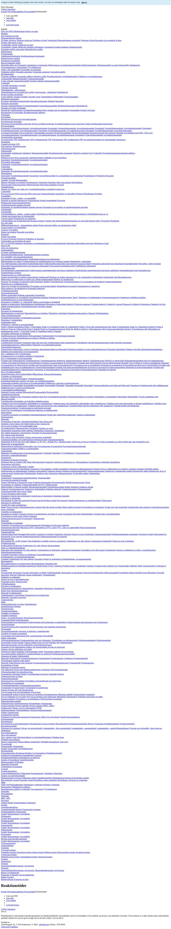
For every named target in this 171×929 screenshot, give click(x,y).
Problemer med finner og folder (90, 697)
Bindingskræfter (75, 47)
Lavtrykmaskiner (39, 753)
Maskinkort (5, 320)
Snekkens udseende (53, 489)
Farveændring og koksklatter (92, 507)
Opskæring (58, 534)
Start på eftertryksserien (111, 363)
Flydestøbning (82, 343)
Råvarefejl (14, 764)
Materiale (4, 663)
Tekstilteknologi (7, 187)
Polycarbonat (110, 133)
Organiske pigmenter (24, 72)
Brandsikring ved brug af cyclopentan (72, 780)
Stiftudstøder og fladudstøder (105, 397)
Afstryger (13, 575)
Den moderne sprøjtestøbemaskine (14, 259)
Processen (23, 460)
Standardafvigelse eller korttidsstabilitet (16, 374)
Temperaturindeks (71, 97)
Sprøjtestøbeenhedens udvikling (36, 255)
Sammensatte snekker (123, 471)
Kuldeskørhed (57, 97)
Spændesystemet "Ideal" (68, 297)
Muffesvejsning (50, 852)
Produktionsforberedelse (10, 318)
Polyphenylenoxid (97, 133)
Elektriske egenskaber (9, 103)
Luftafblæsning (7, 343)
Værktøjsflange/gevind (10, 469)
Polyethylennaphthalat (62, 133)
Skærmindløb (50, 385)
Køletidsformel (40, 304)
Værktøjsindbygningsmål (31, 318)
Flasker (26, 516)
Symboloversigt (24, 564)
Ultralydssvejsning (45, 857)
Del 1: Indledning (8, 354)
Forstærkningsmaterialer (33, 453)
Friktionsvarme (51, 485)
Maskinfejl (5, 764)
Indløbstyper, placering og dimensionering (62, 383)
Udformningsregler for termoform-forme (17, 672)
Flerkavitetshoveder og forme (12, 604)
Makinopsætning (7, 762)
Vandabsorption (17, 110)
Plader (29, 462)
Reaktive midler (40, 76)
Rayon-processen (8, 194)
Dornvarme (21, 491)
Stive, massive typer (9, 737)
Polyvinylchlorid (7, 126)
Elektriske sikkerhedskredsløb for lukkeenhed (49, 349)
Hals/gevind (88, 573)
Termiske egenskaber (9, 88)
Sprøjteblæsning (7, 606)
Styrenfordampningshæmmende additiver (119, 153)
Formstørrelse (6, 674)
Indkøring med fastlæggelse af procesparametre (19, 352)
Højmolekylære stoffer (34, 49)
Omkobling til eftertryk (107, 370)
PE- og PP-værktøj (19, 541)
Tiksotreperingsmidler (40, 153)
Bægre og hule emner (14, 516)
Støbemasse (9, 670)
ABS (27, 442)
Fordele (4, 814)
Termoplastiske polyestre (43, 133)
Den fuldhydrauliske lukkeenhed (14, 264)
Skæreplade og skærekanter (72, 573)
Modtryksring (42, 566)
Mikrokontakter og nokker (11, 261)
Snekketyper (110, 471)
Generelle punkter (27, 760)
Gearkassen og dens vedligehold (14, 467)
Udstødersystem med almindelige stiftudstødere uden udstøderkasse (79, 403)
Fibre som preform (63, 182)
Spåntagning (6, 861)
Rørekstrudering (7, 539)
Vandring (90, 566)
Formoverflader (18, 643)
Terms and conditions (9, 927)
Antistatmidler (6, 79)
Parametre (110, 176)
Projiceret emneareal (83, 304)
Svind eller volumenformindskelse (25, 422)
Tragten (4, 482)
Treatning (67, 534)
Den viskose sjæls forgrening (12, 435)
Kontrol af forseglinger (10, 760)
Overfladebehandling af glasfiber (42, 189)
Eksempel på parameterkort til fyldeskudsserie (60, 363)
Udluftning (48, 773)
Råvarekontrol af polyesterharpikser (15, 724)
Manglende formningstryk (67, 697)
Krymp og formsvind (56, 647)
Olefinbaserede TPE (26, 140)
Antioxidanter (21, 67)
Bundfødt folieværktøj (27, 534)
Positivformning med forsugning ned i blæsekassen (87, 622)
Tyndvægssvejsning (9, 855)
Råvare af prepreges (96, 724)
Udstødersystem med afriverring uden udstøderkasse (48, 406)
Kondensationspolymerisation (32, 56)
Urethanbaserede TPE (43, 140)
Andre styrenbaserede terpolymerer (99, 124)
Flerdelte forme (141, 573)
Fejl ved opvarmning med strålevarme (41, 697)
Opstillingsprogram (8, 336)
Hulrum (61, 674)
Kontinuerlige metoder (10, 715)
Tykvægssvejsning (8, 850)
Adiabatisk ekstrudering (110, 462)
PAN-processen (21, 194)
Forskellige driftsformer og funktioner (16, 334)
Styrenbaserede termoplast (11, 122)
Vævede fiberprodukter (18, 180)
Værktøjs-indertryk (98, 304)
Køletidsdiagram (27, 304)
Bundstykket (99, 573)
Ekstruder (15, 460)
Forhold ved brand (87, 110)
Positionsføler (123, 566)
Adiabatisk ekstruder (61, 496)
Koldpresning (6, 708)
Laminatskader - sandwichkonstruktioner (113, 728)
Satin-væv (24, 189)
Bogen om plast (32, 31)
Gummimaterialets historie (11, 809)
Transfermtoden (20, 803)
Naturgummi (21, 812)
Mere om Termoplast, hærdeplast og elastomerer (29, 65)
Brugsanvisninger (37, 221)
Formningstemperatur (29, 658)
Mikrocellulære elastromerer (29, 742)
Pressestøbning (35, 703)
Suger (30, 482)
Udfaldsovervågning (47, 338)
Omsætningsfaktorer (72, 282)
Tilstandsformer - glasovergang (13, 90)
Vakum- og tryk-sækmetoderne (24, 708)
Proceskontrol (62, 500)
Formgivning (6, 422)
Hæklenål (5, 392)
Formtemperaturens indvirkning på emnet (35, 408)
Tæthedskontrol (49, 575)
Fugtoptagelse (33, 200)
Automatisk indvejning (72, 514)
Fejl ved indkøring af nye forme (13, 697)
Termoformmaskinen (9, 611)
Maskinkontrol (58, 778)
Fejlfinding (5, 325)
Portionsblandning (8, 753)
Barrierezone (138, 471)
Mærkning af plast (101, 243)
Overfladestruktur (8, 428)
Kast (8, 410)
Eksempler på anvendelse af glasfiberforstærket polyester (65, 207)
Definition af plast (40, 40)
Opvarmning (6, 629)
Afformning (11, 638)
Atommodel (48, 47)
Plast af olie (5, 246)
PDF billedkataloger (17, 31)
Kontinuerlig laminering (20, 717)
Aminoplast (5, 167)
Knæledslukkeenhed (35, 264)
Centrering (22, 514)
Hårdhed (51, 101)
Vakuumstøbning (22, 710)
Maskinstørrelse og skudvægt (12, 313)
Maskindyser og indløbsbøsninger (14, 284)
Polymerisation (7, 54)
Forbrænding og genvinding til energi (16, 241)
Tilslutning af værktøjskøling (89, 297)
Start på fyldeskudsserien (154, 361)
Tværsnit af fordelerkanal (25, 388)
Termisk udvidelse (21, 97)
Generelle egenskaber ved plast (13, 85)
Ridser (3, 507)
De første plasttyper (8, 40)
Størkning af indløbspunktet (46, 410)
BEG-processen (34, 194)
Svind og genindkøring (151, 363)
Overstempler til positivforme (36, 688)
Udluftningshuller (54, 573)
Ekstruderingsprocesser (10, 530)
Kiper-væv (15, 189)
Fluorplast (119, 133)
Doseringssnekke (58, 482)
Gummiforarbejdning (9, 807)
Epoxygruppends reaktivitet (25, 158)
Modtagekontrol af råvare (11, 778)
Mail (36, 924)
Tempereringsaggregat (110, 297)
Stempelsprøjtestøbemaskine (12, 255)
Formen (4, 570)
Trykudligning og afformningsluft (64, 640)
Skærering (22, 575)
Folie (24, 462)
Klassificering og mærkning (25, 219)
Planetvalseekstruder (88, 528)
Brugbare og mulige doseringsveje (62, 277)
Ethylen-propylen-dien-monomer (14, 839)
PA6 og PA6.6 (82, 442)
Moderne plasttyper (24, 40)
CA (37, 442)
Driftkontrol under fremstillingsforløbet (37, 778)
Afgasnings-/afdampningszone (81, 469)
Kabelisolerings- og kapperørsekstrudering (17, 557)
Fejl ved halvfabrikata (21, 692)
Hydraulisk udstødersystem (32, 397)
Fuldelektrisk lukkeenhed (86, 266)
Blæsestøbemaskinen (9, 564)
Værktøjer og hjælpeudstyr (11, 376)
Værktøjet (5, 555)
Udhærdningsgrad (8, 149)
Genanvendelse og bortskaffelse (13, 228)
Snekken (140, 469)
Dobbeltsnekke (30, 473)
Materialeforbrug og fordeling (36, 313)
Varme (87, 482)
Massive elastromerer (9, 742)
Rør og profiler (16, 462)
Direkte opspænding (9, 295)
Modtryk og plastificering (63, 279)
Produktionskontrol (111, 724)
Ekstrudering (6, 458)
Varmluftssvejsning (8, 852)
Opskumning (18, 746)
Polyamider (14, 133)
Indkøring (13, 615)
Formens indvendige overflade (34, 573)
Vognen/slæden (149, 566)
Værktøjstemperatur (48, 361)
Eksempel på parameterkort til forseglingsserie (119, 365)
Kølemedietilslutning (38, 415)
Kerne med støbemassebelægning (27, 670)
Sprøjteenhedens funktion (11, 273)
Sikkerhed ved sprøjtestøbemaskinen (46, 345)
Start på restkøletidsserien (25, 367)
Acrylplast (5, 133)
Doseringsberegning (29, 306)
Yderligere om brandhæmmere (90, 76)
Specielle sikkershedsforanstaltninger (147, 349)
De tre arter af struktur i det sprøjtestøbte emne (19, 426)
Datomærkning (7, 417)
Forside (4, 12)
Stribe (3, 602)
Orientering (100, 176)
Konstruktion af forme (10, 665)
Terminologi (52, 40)
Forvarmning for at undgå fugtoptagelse (25, 525)
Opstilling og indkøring (10, 613)
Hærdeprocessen (19, 146)
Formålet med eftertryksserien (90, 363)
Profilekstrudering (8, 543)
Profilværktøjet (7, 546)
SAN (23, 442)
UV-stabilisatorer (34, 67)
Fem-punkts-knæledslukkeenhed (62, 266)
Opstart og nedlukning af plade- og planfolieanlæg (136, 550)
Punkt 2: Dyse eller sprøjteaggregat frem (95, 327)
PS (16, 442)
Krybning (5, 101)
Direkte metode (7, 803)
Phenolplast (15, 162)
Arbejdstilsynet (42, 214)
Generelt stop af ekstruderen (41, 496)
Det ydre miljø (6, 223)
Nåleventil (125, 385)
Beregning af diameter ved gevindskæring (17, 875)
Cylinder (30, 467)
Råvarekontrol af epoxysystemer (42, 724)
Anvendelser (25, 814)
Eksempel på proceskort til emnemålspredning (79, 370)
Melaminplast (6, 173)
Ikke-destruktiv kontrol (10, 780)
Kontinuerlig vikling (38, 717)
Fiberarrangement (19, 185)
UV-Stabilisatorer (68, 453)
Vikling (4, 712)
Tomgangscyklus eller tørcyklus (34, 343)
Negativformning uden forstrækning (15, 627)
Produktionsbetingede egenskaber (125, 534)
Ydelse (29, 491)
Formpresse (31, 803)
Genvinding (13, 230)
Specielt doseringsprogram (98, 343)
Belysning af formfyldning (148, 365)
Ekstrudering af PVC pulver (46, 528)
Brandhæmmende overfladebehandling (62, 76)
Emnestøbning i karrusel (31, 755)
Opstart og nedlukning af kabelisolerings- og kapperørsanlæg (67, 559)
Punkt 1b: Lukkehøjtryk (69, 327)
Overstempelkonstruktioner (30, 685)
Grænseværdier (7, 219)
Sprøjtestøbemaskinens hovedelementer (44, 259)
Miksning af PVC (27, 528)
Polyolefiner (6, 117)
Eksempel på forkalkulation (12, 311)
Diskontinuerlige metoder (11, 701)
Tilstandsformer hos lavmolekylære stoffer (17, 92)
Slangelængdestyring (19, 591)
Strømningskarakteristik (10, 528)
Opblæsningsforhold (103, 534)
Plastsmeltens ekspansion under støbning (17, 431)
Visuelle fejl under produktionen (13, 505)
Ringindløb (88, 385)
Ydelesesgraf (106, 500)
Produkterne (6, 460)
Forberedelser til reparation (11, 767)
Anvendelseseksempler (38, 128)
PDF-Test (5, 31)
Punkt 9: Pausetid (54, 331)
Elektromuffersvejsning (66, 852)
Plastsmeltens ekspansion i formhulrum (49, 431)
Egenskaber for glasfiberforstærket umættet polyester (22, 207)
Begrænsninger (14, 814)
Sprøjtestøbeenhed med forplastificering (135, 270)
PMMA (33, 442)
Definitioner (28, 785)
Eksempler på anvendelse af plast (108, 40)
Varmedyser (134, 385)
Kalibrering (36, 541)
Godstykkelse (19, 595)
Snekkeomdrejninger (113, 282)
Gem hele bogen (12, 25)
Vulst (29, 541)
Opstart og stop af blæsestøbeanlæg (15, 579)
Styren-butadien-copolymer (20, 124)
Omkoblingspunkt (97, 361)
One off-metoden (53, 717)
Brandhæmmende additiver (34, 113)
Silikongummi (6, 830)
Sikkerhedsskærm (38, 564)
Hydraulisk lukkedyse (36, 288)
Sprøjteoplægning (21, 703)
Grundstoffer (6, 47)
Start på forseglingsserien (63, 365)
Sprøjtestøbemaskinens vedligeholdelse (16, 345)
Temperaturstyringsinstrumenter (24, 478)
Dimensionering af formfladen (13, 681)
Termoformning (7, 609)
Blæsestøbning (82, 462)
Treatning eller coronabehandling (14, 379)
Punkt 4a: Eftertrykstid (17, 329)
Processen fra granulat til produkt (14, 480)
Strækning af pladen (9, 656)
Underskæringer (66, 643)
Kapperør (33, 516)
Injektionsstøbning (8, 812)
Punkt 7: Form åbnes (22, 331)
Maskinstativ (75, 261)
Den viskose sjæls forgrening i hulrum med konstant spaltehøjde (26, 437)
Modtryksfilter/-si (8, 487)
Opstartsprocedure (8, 582)
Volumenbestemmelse (96, 471)
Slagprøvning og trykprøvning (37, 595)
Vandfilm (45, 541)
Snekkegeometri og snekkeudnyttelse (15, 275)
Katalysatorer (6, 787)
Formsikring (124, 573)
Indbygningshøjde (111, 573)
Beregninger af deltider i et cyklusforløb (16, 302)
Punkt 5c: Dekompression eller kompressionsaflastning (102, 329)
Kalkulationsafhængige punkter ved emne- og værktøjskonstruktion (27, 381)
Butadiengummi (7, 821)
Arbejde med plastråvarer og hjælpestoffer (17, 216)
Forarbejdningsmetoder (20, 128)
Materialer (5, 419)
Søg (2, 36)
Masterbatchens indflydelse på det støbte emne (19, 446)
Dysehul (13, 286)
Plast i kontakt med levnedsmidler (55, 110)
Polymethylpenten (29, 119)
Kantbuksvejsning (83, 852)
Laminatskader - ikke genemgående (57, 728)
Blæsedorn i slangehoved (54, 588)
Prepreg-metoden (22, 706)
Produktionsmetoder (54, 753)
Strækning (75, 487)
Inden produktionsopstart (11, 316)
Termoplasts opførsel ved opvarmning (59, 652)
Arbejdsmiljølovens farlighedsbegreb (15, 221)
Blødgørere (5, 453)
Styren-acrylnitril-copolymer (43, 124)
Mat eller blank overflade (52, 507)
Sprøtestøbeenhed (8, 268)
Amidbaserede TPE (75, 140)
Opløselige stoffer (8, 72)
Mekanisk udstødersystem (11, 397)
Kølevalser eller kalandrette (12, 550)
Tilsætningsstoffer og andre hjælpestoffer (113, 65)
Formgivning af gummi (31, 809)
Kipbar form (6, 591)
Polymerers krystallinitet (10, 61)
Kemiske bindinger (61, 47)
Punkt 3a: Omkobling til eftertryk (143, 327)
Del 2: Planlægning (23, 354)
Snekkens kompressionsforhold (74, 471)
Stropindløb (78, 385)
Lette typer (64, 742)
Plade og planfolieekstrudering (13, 548)
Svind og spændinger (57, 541)
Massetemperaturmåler (38, 487)
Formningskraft (44, 658)
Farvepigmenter (37, 789)
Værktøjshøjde (16, 320)
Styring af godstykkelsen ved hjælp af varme (44, 514)
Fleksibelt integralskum (50, 742)
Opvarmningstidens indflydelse (13, 654)
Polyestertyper (6, 146)
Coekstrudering (94, 462)
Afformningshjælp (103, 640)
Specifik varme (34, 97)
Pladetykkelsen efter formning (21, 663)
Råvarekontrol (24, 500)
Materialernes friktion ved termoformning (31, 647)
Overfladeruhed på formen (37, 674)
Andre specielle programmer (120, 343)
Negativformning (8, 625)
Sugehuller (53, 674)
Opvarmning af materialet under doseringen (26, 282)
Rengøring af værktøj (9, 514)
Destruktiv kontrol (27, 780)
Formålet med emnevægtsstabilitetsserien (71, 367)
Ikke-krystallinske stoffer (11, 63)
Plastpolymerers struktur (10, 58)
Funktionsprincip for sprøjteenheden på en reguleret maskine (46, 261)
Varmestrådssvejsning (28, 857)
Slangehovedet (51, 564)
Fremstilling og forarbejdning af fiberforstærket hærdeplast (39, 699)
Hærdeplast (5, 142)
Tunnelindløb (17, 385)
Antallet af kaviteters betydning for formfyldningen (21, 363)
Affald (73, 225)
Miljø (3, 782)
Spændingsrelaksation (38, 101)
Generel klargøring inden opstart (14, 494)
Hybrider (98, 194)
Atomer (15, 47)
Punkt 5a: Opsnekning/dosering (52, 329)
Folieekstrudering (8, 532)
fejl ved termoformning (24, 690)
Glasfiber (4, 180)
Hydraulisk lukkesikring (116, 349)
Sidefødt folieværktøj (9, 534)
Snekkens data (42, 473)
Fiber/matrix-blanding (48, 185)
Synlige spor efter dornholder (116, 507)
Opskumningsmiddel (9, 449)
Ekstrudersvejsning (24, 852)
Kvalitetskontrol (15, 593)
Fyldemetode (25, 773)
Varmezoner (35, 469)
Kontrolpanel (6, 476)
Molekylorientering (89, 65)
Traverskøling (45, 469)
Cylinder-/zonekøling (60, 469)
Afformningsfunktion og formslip (80, 397)
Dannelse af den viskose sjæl (12, 424)
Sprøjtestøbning (7, 250)
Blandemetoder (7, 751)
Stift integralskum (24, 737)
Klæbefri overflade (80, 153)
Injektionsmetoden (8, 710)
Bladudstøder (133, 397)
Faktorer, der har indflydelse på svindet (16, 649)
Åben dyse (5, 286)
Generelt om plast (12, 36)
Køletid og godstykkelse (10, 304)
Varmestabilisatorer (8, 67)
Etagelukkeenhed (131, 264)
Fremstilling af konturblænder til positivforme (43, 681)
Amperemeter (6, 478)
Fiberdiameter (88, 194)
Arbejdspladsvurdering (77, 214)
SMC (8, 798)
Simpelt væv (6, 189)
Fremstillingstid (29, 410)
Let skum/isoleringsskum (41, 737)
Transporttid (12, 749)
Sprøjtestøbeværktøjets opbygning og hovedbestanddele (23, 383)
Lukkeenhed (86, 261)
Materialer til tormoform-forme (13, 667)
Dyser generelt (16, 537)
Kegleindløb (39, 385)
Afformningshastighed (87, 640)
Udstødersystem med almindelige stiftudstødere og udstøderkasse (26, 403)
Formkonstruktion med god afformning (35, 640)
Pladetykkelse (15, 658)
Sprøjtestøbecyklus (8, 322)
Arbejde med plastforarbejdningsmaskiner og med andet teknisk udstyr (72, 221)
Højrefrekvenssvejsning (10, 857)
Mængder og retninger (17, 182)
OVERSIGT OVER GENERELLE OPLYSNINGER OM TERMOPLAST (118, 442)
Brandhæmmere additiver (11, 789)
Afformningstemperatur (10, 640)
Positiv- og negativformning (12, 618)
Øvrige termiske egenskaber (12, 94)
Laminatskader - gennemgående (83, 728)
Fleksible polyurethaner (10, 740)
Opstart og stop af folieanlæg (83, 534)
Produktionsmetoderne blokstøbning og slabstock (20, 758)
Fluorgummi (6, 834)
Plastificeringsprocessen (75, 482)
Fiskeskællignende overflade (30, 507)
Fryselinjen (49, 534)
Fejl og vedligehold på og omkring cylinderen (119, 469)
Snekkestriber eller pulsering (139, 507)
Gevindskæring (13, 873)
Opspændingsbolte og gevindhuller (15, 297)
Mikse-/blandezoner (151, 471)
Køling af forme (19, 694)
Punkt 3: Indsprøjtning (120, 327)
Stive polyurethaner (8, 735)
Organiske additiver (9, 76)
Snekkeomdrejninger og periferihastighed (84, 500)
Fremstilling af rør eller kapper (93, 550)
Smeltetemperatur (33, 361)
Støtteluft (133, 566)
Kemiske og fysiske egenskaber (13, 108)
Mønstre (4, 182)
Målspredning (37, 374)
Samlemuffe (107, 541)
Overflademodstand (31, 106)
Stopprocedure (21, 582)
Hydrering (12, 239)
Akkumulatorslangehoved (11, 588)
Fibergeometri (6, 185)
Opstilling (5, 615)
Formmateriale (6, 573)
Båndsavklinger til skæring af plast (14, 879)
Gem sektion (11, 20)
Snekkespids (19, 473)
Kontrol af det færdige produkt (77, 778)
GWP (8, 785)
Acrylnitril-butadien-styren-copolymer (69, 124)
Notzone (96, 469)
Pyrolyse (4, 239)
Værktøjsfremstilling (36, 379)
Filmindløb (60, 385)
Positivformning (22, 620)
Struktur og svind (46, 428)
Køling (67, 487)
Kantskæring (110, 550)
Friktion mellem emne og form (36, 643)
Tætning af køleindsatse (85, 415)
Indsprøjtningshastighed (134, 361)
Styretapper (17, 573)
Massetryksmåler (21, 487)
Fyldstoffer (5, 83)
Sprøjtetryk (60, 361)
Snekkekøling (94, 473)
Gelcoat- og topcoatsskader (31, 728)
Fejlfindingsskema (8, 584)
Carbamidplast (6, 169)
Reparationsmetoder (9, 726)
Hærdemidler (6, 153)
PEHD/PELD (6, 442)
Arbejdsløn (62, 313)
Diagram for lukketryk (131, 304)
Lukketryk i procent (114, 304)
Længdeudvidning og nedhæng (38, 654)
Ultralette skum (58, 737)
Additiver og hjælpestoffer (28, 449)
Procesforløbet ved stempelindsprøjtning (17, 257)
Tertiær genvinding (8, 237)
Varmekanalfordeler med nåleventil (107, 385)
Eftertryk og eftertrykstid (114, 361)
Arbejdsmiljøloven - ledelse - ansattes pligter (18, 214)
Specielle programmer (9, 340)
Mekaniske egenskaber (10, 99)
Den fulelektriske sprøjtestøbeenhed (15, 270)
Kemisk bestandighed (48, 200)
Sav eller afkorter (84, 541)
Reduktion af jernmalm (35, 239)
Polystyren (5, 124)
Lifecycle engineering (9, 248)
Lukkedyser (95, 286)
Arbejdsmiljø (6, 210)
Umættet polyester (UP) (10, 144)
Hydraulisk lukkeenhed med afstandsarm (108, 264)
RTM (39, 708)
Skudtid (4, 749)
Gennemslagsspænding (48, 106)
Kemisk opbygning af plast (11, 43)
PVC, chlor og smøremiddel (68, 528)
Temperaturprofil (84, 489)
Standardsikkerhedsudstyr (11, 347)
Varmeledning (46, 97)
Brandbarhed (6, 113)
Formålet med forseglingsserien (40, 365)
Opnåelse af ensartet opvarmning (14, 634)
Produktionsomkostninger (77, 313)
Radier (24, 674)
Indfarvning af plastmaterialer (12, 444)
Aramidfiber (6, 196)
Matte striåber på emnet (71, 507)
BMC (3, 798)
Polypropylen (16, 119)
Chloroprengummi (8, 843)
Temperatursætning (69, 489)
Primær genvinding (8, 232)
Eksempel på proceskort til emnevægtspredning (106, 367)
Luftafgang (68, 658)
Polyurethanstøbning (15, 12)
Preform (17, 606)
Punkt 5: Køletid (33, 329)
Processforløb (29, 12)
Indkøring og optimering (10, 498)
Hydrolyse (21, 239)
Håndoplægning (7, 703)
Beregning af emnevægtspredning (139, 367)
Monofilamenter (38, 462)
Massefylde (5, 110)
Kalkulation (5, 309)
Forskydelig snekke (80, 473)
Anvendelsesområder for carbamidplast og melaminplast (61, 176)
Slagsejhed (59, 101)
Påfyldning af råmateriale (17, 482)
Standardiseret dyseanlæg (67, 286)
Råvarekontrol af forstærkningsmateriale (71, 724)
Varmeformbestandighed (45, 367)
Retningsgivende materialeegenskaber (49, 440)
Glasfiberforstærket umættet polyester (16, 205)
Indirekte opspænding (26, 295)
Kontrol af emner (8, 690)
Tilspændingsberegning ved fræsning (49, 870)
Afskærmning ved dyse (21, 349)
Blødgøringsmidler (20, 79)
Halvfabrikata (77, 182)
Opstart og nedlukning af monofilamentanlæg (36, 555)
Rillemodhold (28, 392)
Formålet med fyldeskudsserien (13, 361)
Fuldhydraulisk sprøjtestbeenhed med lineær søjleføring (97, 270)
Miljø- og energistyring (62, 225)
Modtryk (47, 282)
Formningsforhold (8, 620)
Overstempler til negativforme (13, 688)
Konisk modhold (15, 392)
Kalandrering (75, 550)
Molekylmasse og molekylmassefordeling (64, 65)
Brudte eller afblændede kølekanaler (61, 415)
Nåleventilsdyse (7, 288)
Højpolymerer (6, 52)
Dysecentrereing (23, 286)
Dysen (50, 566)
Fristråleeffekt (6, 385)
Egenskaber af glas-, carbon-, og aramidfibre (18, 198)
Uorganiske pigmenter (41, 72)
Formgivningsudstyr (9, 771)
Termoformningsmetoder (33, 618)
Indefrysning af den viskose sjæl (37, 424)
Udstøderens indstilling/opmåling (133, 297)
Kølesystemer (6, 412)
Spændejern (40, 295)
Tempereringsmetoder (9, 679)
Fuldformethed (23, 656)
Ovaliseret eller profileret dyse (106, 566)
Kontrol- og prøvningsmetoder (13, 776)
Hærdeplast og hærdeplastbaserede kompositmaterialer (44, 243)
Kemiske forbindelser (35, 47)
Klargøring (5, 496)
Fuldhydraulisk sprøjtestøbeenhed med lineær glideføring (52, 270)
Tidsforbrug (53, 313)
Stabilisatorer (135, 65)
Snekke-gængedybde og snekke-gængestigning (19, 277)
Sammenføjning (7, 846)
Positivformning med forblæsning (14, 622)
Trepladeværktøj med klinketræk (126, 406)
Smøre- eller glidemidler (10, 70)
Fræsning (4, 868)
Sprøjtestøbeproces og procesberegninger (17, 300)
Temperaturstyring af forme (12, 676)
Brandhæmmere (7, 74)
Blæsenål (4, 593)
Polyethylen (5, 119)
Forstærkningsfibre (8, 178)
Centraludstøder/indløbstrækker (13, 390)
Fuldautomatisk (48, 336)
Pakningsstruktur (22, 428)
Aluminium (45, 670)
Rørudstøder (122, 397)
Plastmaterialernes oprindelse (68, 40)
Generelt (4, 769)
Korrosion (61, 200)
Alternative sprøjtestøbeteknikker (14, 455)
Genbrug (4, 230)
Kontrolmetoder (7, 719)
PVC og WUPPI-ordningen (12, 243)
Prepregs (79, 194)
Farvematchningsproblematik (74, 446)
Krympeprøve (27, 519)
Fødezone (5, 489)
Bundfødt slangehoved (27, 566)
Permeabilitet (74, 110)
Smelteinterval (62, 92)
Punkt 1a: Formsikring (50, 327)
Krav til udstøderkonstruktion (55, 397)
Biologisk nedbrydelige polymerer (80, 243)
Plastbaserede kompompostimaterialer (16, 203)
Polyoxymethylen (26, 133)
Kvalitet (15, 500)
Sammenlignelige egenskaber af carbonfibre (58, 194)
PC (41, 442)
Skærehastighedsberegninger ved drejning (17, 866)
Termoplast (5, 115)
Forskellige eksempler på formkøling (15, 415)
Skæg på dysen (13, 507)
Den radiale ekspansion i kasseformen (16, 433)
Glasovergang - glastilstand (45, 92)
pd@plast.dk (44, 924)
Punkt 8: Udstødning (38, 331)
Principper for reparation (10, 728)
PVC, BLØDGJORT (62, 442)
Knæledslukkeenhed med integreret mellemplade (30, 266)
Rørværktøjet (6, 541)
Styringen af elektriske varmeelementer (34, 631)
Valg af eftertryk (135, 363)
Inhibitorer (27, 153)
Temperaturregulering (9, 408)
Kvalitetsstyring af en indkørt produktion (17, 356)
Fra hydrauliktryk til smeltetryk (92, 282)
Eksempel (5, 234)
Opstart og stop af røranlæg (123, 541)
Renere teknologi (45, 225)
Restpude (125, 363)
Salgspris (91, 313)
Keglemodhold (52, 392)
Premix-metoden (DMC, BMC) (41, 706)
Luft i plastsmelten (84, 277)
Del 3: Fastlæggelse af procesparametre (16, 358)
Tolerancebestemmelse (52, 374)
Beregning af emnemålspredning (47, 370)
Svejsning (142, 534)
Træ (2, 670)
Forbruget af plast (88, 40)
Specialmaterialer (61, 670)
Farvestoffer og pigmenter (31, 70)
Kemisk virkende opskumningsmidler (45, 81)
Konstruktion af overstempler (12, 683)
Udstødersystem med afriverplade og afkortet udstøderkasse (129, 403)
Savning (10, 877)
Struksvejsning (38, 852)
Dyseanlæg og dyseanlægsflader (43, 286)
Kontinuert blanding (24, 753)
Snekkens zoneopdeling (37, 471)
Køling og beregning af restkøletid (46, 302)
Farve (90, 153)
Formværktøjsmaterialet (10, 773)
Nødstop (129, 349)
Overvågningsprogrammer (64, 336)
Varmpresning (46, 703)
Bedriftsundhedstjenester (58, 214)
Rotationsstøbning (8, 699)
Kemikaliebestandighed (32, 110)
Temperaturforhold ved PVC (33, 485)
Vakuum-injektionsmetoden (41, 710)
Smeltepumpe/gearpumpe (11, 519)
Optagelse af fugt (8, 647)
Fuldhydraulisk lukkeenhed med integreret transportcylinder (67, 264)
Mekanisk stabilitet (65, 694)
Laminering (65, 550)
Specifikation (6, 500)
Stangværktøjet (54, 546)
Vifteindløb (69, 385)
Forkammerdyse (83, 286)
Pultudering (5, 717)
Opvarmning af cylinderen (11, 485)
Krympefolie (62, 537)
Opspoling (13, 555)
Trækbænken (71, 541)
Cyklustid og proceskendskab (21, 325)
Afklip (139, 566)
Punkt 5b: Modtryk (73, 329)
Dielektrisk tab (81, 106)
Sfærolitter (5, 65)
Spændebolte (25, 469)
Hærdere (40, 158)
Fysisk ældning (7, 97)
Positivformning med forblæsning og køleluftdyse (47, 622)
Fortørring (37, 482)
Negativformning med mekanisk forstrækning (48, 627)
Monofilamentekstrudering (11, 552)
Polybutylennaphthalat (80, 133)
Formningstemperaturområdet (63, 654)
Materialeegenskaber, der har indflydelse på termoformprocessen (26, 645)
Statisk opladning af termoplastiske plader (27, 652)
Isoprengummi (6, 825)
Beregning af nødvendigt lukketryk (60, 304)
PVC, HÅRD (48, 442)
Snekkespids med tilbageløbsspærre (117, 277)
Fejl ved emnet (7, 692)
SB (19, 442)
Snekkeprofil (44, 277)
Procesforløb (48, 636)
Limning (4, 859)
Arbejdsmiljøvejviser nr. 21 (97, 214)
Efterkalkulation (102, 313)
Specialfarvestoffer (58, 72)
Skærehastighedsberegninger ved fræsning (17, 870)
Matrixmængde (33, 185)
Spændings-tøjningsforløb (19, 101)
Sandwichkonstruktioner (70, 717)
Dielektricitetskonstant (66, 106)
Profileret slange (69, 566)
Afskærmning (6, 349)
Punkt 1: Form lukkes (32, 327)
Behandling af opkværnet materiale (55, 525)
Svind (3, 410)
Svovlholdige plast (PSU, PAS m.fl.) (138, 133)
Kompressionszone (16, 489)
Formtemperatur (87, 663)
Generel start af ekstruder (20, 496)
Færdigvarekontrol (127, 724)
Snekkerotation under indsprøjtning (62, 343)
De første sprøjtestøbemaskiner (13, 252)
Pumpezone (29, 489)
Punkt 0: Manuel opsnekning (12, 327)
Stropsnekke (46, 482)
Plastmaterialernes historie (11, 38)
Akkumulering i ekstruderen (33, 588)
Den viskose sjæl (46, 422)
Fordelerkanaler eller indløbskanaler (154, 385)
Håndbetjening (22, 336)
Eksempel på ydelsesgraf (11, 503)
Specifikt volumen (45, 306)
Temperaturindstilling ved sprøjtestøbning (17, 440)
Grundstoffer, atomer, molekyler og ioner (17, 45)
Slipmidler (56, 453)
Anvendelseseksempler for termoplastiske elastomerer (104, 140)
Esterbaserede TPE (59, 140)
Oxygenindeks (17, 113)
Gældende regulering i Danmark (46, 785)
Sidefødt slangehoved (9, 566)
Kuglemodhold (40, 392)
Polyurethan (6, 162)
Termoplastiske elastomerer (11, 137)
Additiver (26, 787)
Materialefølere (87, 514)
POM (73, 442)
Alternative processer (17, 597)
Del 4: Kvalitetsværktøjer (11, 372)
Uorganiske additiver (25, 76)
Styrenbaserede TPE (9, 140)
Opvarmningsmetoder (9, 631)
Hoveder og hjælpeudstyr (11, 586)
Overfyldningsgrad (25, 749)
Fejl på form (35, 692)
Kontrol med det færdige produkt (43, 500)
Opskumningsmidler (36, 79)
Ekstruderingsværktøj (55, 487)
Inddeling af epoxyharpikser (55, 158)
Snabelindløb (28, 385)
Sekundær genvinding (25, 232)
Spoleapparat (96, 541)
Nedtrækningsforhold (31, 537)
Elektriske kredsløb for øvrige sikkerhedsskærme (87, 349)
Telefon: (52, 924)
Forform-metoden (8, 706)
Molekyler (22, 47)
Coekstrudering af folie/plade (48, 550)
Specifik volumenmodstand (12, 106)
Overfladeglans (16, 410)
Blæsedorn (152, 573)
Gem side (10, 18)
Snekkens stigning (54, 471)
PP (14, 442)
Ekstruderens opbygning (10, 464)
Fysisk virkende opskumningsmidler (15, 81)
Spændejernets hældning (39, 297)
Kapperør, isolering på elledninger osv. (60, 462)
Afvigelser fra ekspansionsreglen (44, 433)
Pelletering (5, 462)
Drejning (4, 864)
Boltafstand (53, 297)
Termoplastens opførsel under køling (15, 661)
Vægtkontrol (81, 566)
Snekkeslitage (97, 277)
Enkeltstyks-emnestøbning (11, 755)
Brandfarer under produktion (45, 780)
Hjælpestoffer (6, 151)
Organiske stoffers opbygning (12, 49)
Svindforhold (39, 356)
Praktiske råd (54, 643)
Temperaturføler (44, 478)
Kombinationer (90, 176)
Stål (52, 670)
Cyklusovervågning (9, 338)
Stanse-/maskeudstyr (34, 575)
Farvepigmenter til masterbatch (50, 446)
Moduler (4, 34)
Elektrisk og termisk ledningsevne (14, 200)
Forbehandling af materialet (12, 523)
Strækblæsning (30, 604)
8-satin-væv (60, 189)
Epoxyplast (5, 155)
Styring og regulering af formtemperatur (41, 694)
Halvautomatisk (35, 336)
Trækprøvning (38, 519)
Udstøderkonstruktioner (10, 394)
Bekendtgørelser (16, 785)
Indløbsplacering (7, 388)
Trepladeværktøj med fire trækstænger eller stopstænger (91, 406)
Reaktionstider (6, 746)
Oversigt (60, 185)
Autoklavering (13, 712)
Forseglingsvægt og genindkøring (87, 365)
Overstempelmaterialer (10, 685)
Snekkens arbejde (86, 487)
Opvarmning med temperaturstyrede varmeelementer (21, 636)
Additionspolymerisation (10, 56)
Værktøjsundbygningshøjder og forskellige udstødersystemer (25, 401)
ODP (3, 785)
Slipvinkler (16, 674)
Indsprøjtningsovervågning (27, 338)
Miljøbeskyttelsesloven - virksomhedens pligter (19, 225)
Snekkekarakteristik (9, 491)
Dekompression (57, 282)
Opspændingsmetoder (9, 293)
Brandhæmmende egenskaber (60, 153)
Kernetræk (18, 343)
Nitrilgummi (6, 816)
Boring (4, 873)
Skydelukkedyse (20, 288)
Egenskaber (5, 128)
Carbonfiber (6, 191)
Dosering (4, 282)
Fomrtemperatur (57, 658)
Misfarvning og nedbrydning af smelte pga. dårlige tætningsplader (27, 279)
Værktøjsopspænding (9, 291)
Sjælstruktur (34, 428)
